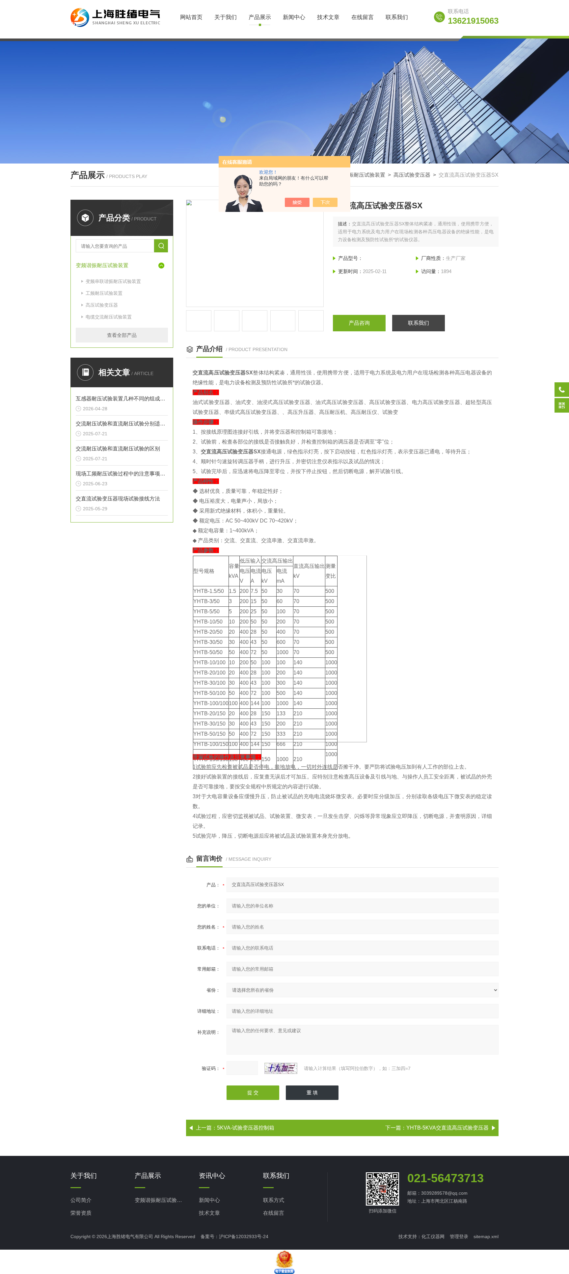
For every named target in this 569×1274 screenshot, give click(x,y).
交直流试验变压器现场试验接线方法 (118, 498)
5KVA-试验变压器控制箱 (245, 1128)
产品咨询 (359, 323)
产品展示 (260, 17)
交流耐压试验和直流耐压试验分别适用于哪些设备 (122, 423)
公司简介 (81, 1200)
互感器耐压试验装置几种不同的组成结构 (122, 398)
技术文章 (328, 17)
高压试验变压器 (411, 175)
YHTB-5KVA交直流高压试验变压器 (447, 1128)
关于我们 (225, 17)
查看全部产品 (122, 335)
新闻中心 (294, 17)
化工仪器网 (433, 1236)
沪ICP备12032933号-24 (243, 1236)
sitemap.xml (486, 1236)
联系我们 (397, 17)
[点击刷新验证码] (280, 1068)
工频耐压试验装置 (104, 293)
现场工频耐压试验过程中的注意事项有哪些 (122, 473)
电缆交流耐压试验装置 (109, 316)
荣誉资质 (81, 1213)
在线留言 (362, 17)
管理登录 (459, 1236)
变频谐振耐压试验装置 (359, 175)
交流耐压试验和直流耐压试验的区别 (118, 448)
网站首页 (191, 17)
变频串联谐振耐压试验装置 (113, 281)
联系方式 (273, 1200)
